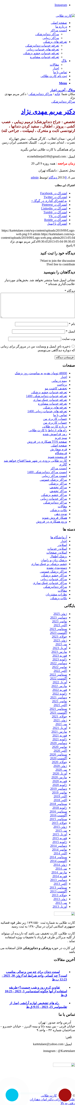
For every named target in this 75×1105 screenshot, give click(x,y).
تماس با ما (60, 415)
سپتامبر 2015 (58, 819)
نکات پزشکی (58, 510)
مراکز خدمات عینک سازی (50, 583)
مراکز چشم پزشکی (54, 495)
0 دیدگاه (57, 177)
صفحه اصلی (59, 445)
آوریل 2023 (60, 648)
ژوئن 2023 (60, 640)
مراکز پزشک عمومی (53, 479)
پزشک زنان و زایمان (54, 560)
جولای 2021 (59, 716)
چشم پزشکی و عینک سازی (49, 564)
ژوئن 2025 (60, 613)
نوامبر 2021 (59, 701)
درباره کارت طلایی (54, 426)
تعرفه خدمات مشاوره (52, 403)
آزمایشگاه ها (58, 537)
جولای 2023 (59, 636)
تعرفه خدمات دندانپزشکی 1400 (46, 396)
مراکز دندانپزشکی (40, 94)
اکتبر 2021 (60, 705)
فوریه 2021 (59, 735)
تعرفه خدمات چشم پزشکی (49, 392)
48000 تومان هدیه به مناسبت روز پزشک (41, 373)
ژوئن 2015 (60, 826)
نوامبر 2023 (59, 621)
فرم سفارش (58, 449)
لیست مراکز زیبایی (54, 476)
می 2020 (61, 769)
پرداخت (62, 384)
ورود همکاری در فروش (51, 521)
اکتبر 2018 (60, 800)
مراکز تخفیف (58, 487)
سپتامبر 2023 (58, 629)
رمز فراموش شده (55, 434)
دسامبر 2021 (58, 697)
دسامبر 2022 (58, 663)
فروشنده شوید (57, 457)
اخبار (64, 377)
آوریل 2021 (60, 728)
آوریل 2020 (60, 773)
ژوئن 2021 (60, 720)
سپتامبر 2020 (58, 754)
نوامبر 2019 (59, 792)
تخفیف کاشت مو (56, 388)
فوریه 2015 (59, 838)
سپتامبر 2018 (58, 804)
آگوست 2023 (58, 632)
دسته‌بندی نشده (57, 567)
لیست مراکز (58, 468)
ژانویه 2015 (59, 842)
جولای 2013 (59, 895)
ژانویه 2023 (59, 659)
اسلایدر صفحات (56, 552)
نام (72, 324)
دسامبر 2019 (58, 788)
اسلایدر (62, 545)
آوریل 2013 (60, 906)
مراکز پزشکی (58, 483)
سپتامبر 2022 (58, 674)
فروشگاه (61, 453)
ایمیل (70, 331)
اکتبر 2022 (60, 670)
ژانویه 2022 (59, 693)
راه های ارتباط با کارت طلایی (48, 430)
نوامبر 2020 (59, 747)
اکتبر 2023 (60, 625)
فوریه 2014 (59, 876)
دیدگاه (70, 291)
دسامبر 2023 (58, 617)
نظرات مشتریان (56, 594)
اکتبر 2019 (60, 796)
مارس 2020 (59, 777)
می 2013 (61, 902)
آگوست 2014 (58, 861)
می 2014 (61, 868)
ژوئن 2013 (60, 899)
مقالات (62, 506)
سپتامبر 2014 (58, 857)
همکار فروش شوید (54, 517)
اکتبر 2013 (60, 883)
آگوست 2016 (58, 815)
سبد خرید (61, 438)
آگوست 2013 (58, 891)
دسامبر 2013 (58, 880)
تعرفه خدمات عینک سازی (50, 399)
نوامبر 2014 (59, 849)
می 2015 (61, 830)
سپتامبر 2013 (58, 887)
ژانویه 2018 (59, 807)
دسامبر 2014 (58, 845)
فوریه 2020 (59, 781)
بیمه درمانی (59, 380)
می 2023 (61, 644)
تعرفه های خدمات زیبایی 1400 (47, 411)
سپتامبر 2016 (58, 811)
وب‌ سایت (68, 338)
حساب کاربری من (55, 419)
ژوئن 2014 (60, 864)
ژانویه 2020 (59, 785)
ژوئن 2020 (60, 766)
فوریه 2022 (59, 690)
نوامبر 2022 (59, 667)
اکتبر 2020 (60, 750)
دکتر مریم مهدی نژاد (48, 111)
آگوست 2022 (58, 678)
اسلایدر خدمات (57, 548)
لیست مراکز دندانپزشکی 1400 (47, 472)
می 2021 (61, 724)
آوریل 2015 (60, 834)
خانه (57, 94)
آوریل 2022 (60, 682)
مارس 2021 (59, 731)
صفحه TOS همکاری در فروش (47, 441)
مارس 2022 (59, 686)
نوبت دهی (60, 514)
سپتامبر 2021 (58, 709)
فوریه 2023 (59, 655)
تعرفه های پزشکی (55, 407)
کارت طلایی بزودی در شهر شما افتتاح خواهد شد (35, 460)
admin (35, 177)
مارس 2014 (59, 872)
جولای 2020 (59, 762)
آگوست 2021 (58, 712)
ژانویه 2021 (59, 739)
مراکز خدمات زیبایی (53, 498)
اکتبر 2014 (60, 853)
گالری (63, 464)
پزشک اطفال (58, 556)
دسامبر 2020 (58, 743)
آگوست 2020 (58, 758)
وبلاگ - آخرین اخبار (62, 90)
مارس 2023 (59, 651)
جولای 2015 (59, 823)
